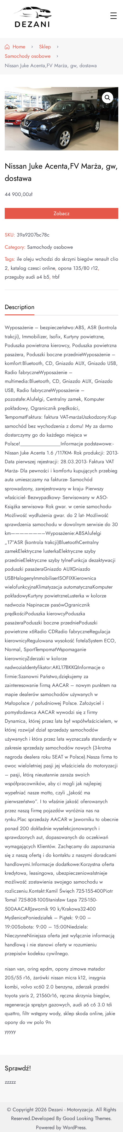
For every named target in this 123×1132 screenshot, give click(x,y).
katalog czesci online (33, 268)
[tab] (18, 307)
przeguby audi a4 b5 (27, 276)
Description (19, 306)
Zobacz (61, 213)
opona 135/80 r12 (78, 268)
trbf (56, 276)
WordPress (74, 1127)
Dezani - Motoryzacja (70, 1109)
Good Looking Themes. (87, 1118)
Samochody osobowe (50, 247)
